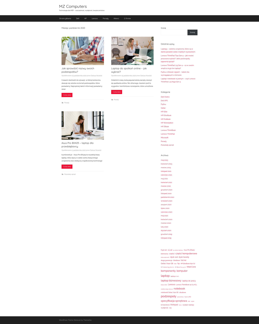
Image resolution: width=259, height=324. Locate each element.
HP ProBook (165, 119)
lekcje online (164, 284)
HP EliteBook (166, 115)
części (172, 254)
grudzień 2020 (166, 190)
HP (85, 18)
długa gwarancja (166, 260)
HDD (175, 263)
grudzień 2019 (166, 234)
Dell (77, 18)
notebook (179, 288)
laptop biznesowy (171, 280)
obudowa (182, 292)
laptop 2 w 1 (175, 276)
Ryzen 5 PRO (188, 296)
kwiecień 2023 (166, 164)
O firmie (127, 18)
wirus (180, 305)
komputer (182, 270)
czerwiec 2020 (166, 212)
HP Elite (164, 112)
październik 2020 (167, 197)
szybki (192, 301)
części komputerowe (186, 253)
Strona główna (65, 18)
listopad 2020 (166, 193)
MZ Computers (73, 6)
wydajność (164, 308)
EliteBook (176, 260)
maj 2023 (164, 160)
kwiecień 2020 (166, 219)
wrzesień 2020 (166, 201)
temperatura (165, 305)
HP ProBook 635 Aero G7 (167, 267)
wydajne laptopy (188, 305)
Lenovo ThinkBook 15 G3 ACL (186, 285)
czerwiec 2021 (166, 175)
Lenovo (95, 18)
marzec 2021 (166, 186)
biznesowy (164, 254)
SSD (189, 301)
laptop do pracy (189, 281)
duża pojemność (165, 257)
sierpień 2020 (166, 205)
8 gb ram (164, 250)
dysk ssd (174, 257)
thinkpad (174, 305)
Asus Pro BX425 (189, 250)
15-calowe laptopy (178, 250)
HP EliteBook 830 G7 (188, 263)
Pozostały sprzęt (70, 174)
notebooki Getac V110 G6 (169, 292)
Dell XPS (164, 101)
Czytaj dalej (67, 95)
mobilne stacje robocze (167, 289)
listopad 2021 (166, 171)
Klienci (116, 18)
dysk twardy (184, 257)
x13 (170, 308)
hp (178, 263)
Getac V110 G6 (167, 263)
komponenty (168, 270)
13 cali (170, 250)
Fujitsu (163, 104)
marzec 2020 (166, 223)
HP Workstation (167, 123)
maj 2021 (164, 179)
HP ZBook (165, 127)
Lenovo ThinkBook (168, 130)
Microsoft (164, 138)
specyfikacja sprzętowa (174, 300)
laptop (165, 275)
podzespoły (168, 296)
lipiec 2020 (165, 208)
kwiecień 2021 (166, 182)
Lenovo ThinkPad (168, 134)
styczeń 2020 (166, 230)
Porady (106, 18)
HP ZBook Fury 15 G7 (180, 267)
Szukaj (163, 28)
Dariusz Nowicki (96, 76)
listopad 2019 (166, 238)
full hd (183, 260)
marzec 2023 (166, 167)
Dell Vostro (165, 97)
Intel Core (191, 267)
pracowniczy (180, 296)
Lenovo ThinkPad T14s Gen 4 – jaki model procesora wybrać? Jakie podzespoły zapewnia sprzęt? (177, 59)
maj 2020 (164, 216)
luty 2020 (164, 227)
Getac (163, 108)
